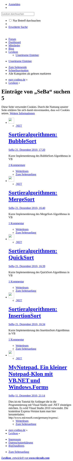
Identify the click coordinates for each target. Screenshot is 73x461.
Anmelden (14, 4)
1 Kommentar (16, 223)
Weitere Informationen (22, 113)
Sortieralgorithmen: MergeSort (33, 195)
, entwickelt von (25, 457)
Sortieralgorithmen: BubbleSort (33, 137)
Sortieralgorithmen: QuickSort (33, 254)
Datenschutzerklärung (21, 442)
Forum (12, 39)
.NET (19, 125)
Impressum (15, 439)
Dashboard (15, 42)
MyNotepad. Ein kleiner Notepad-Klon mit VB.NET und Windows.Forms (38, 377)
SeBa (12, 149)
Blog (11, 48)
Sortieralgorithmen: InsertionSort (33, 312)
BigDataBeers (16, 445)
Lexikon (13, 51)
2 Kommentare (17, 165)
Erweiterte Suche (18, 26)
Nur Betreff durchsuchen (26, 20)
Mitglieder (14, 45)
